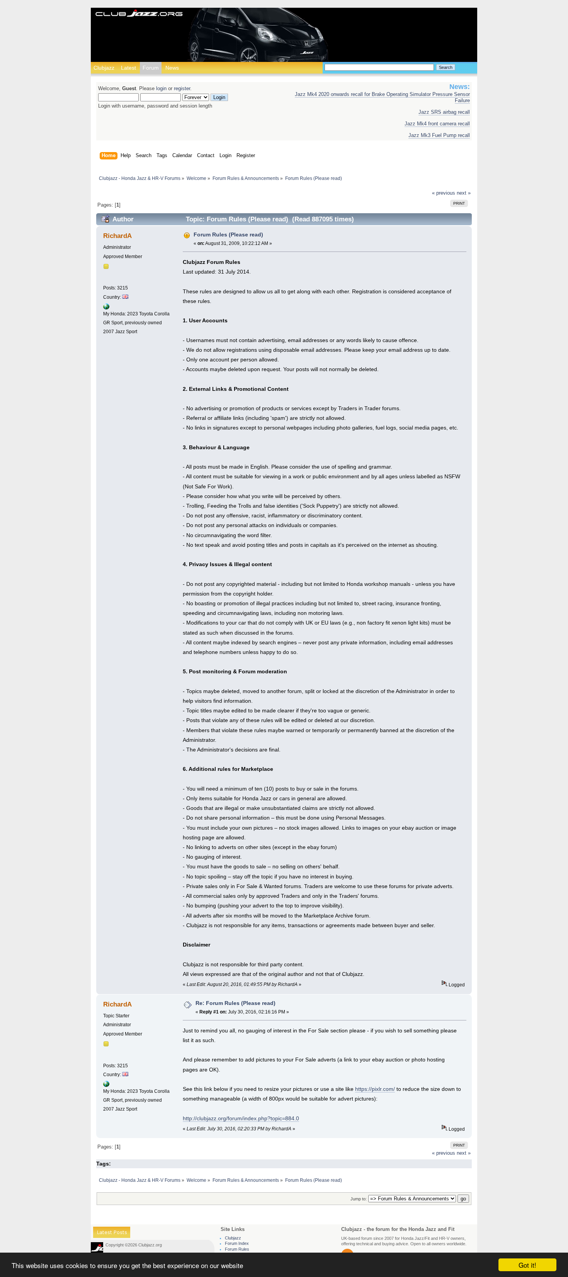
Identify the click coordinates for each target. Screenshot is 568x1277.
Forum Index (237, 1243)
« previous (443, 193)
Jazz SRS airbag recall (444, 112)
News (172, 68)
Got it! (527, 1265)
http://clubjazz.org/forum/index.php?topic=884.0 (241, 1118)
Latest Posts (111, 1233)
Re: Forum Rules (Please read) (235, 1003)
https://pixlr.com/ (375, 1089)
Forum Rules (237, 1249)
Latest (128, 68)
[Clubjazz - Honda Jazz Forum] (139, 14)
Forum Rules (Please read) (228, 234)
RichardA (117, 236)
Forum (151, 68)
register (182, 88)
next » (464, 193)
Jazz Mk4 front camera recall (437, 124)
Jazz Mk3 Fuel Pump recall (439, 135)
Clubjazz (104, 68)
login (161, 88)
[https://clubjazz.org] (106, 308)
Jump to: (358, 1199)
